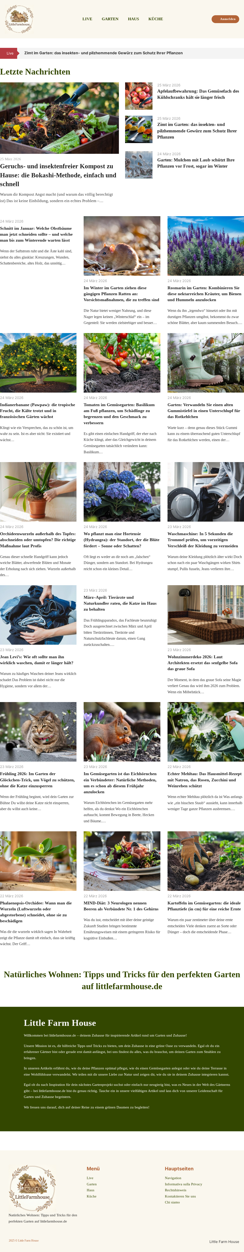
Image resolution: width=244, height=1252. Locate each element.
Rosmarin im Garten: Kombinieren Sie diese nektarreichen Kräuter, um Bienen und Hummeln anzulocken (204, 293)
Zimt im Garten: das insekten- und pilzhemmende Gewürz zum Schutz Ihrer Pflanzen (197, 131)
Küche (155, 19)
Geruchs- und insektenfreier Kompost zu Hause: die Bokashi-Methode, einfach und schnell (58, 175)
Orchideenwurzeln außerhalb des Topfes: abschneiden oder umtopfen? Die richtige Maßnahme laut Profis (38, 539)
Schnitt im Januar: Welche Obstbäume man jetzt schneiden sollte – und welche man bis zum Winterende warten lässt (36, 234)
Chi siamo (172, 1202)
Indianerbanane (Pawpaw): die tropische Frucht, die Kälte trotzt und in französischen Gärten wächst (37, 410)
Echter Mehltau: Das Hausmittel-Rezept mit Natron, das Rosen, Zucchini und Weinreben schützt (205, 779)
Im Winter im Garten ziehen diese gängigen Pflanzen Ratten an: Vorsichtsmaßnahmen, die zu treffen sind (121, 293)
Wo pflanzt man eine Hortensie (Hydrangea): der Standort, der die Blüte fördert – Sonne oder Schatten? (121, 539)
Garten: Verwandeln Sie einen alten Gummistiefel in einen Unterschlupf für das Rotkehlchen (204, 410)
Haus (133, 19)
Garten (110, 19)
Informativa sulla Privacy (183, 1184)
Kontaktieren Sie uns (180, 1196)
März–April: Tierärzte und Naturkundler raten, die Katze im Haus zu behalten (120, 603)
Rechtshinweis (175, 1190)
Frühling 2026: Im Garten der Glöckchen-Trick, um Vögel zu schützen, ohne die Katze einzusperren (37, 779)
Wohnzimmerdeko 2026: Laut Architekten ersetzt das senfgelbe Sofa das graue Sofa (203, 662)
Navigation (173, 1178)
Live (87, 19)
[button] (234, 53)
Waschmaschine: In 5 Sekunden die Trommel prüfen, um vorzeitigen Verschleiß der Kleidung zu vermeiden (203, 539)
